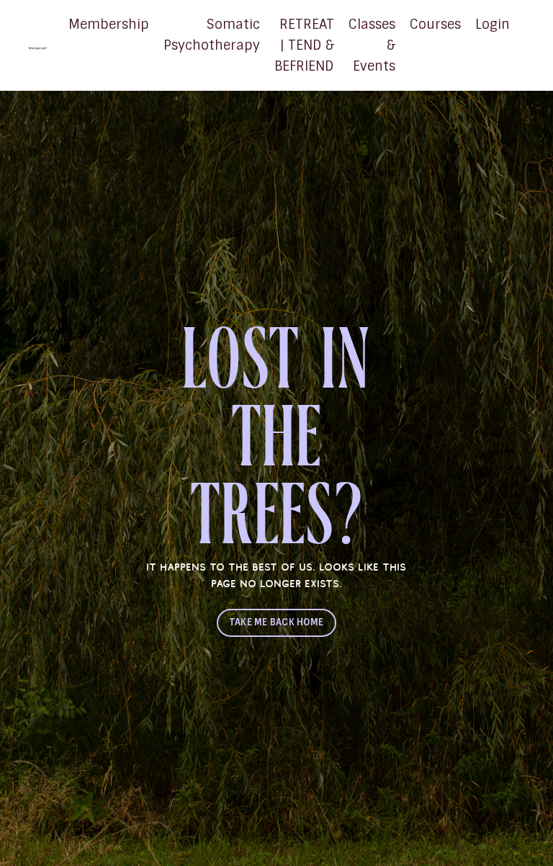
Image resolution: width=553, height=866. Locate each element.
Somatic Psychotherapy (211, 35)
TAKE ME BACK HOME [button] (276, 622)
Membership (108, 24)
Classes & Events (372, 45)
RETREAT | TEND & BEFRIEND (304, 45)
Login (492, 24)
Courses (435, 24)
